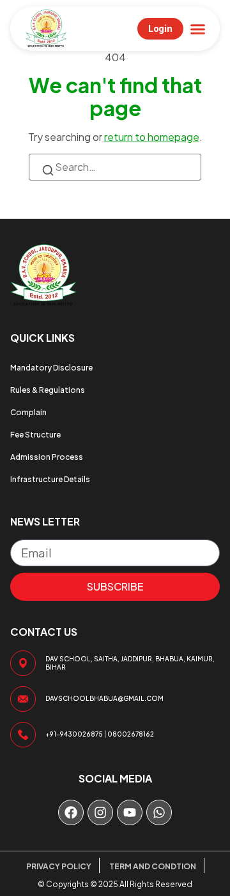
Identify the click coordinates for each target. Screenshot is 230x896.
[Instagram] (100, 812)
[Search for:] (115, 167)
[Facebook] (71, 812)
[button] (198, 29)
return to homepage (151, 136)
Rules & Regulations (47, 390)
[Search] (48, 172)
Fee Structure (35, 434)
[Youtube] (129, 812)
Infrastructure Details (50, 479)
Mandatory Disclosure (51, 367)
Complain (28, 412)
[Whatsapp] (159, 812)
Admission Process (46, 457)
